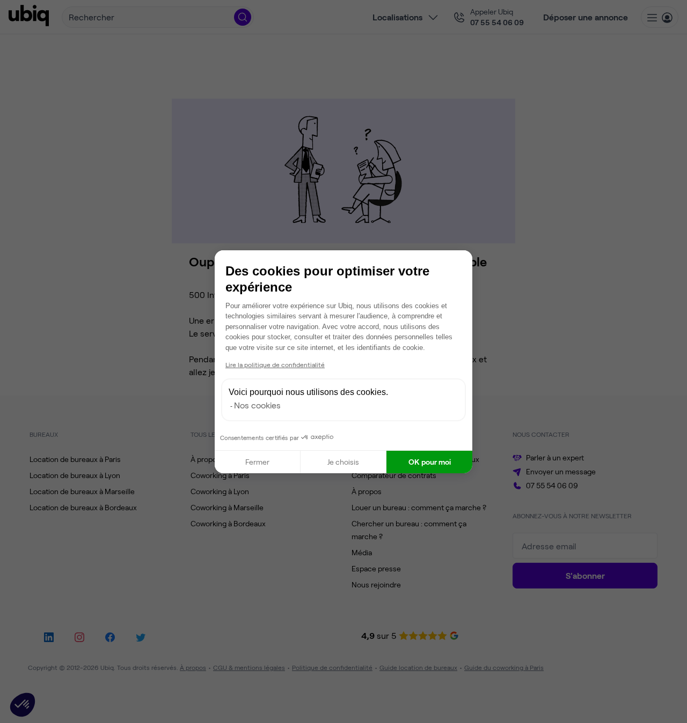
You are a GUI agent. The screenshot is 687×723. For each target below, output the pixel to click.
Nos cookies (257, 405)
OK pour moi (429, 461)
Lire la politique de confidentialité (275, 364)
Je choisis (343, 461)
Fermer (257, 461)
